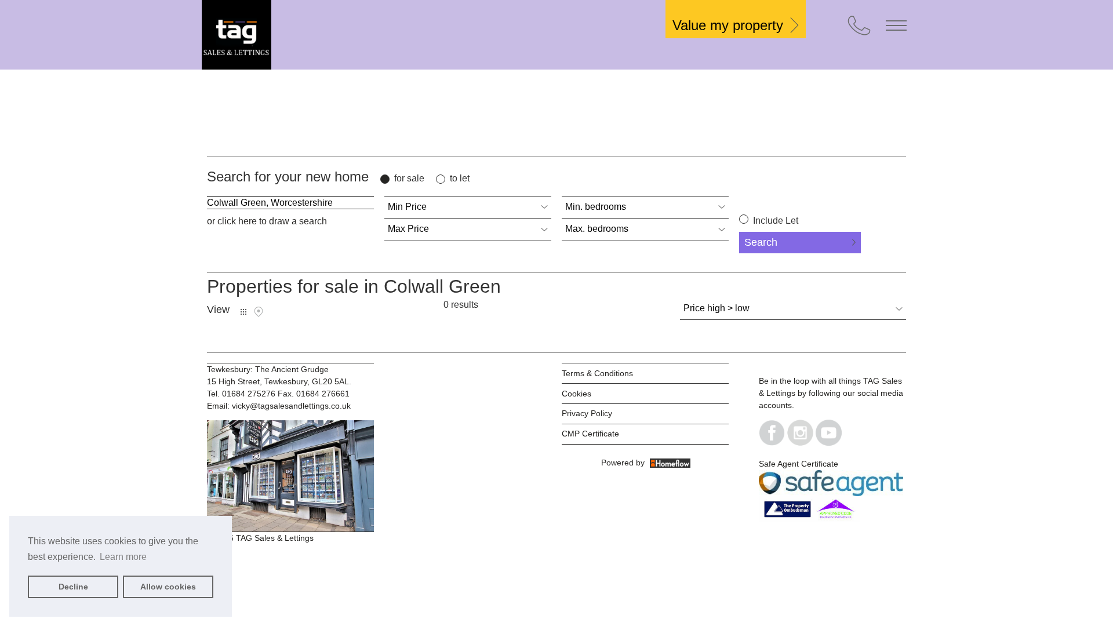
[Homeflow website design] (600, 462)
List (243, 312)
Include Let (774, 220)
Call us (859, 25)
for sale (409, 178)
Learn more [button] (123, 557)
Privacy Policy (587, 413)
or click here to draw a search (267, 221)
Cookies (576, 393)
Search (760, 242)
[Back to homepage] (289, 35)
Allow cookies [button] (168, 586)
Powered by (625, 462)
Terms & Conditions (597, 373)
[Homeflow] (670, 462)
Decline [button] (73, 586)
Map (258, 312)
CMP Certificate (590, 433)
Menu (896, 25)
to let (460, 178)
